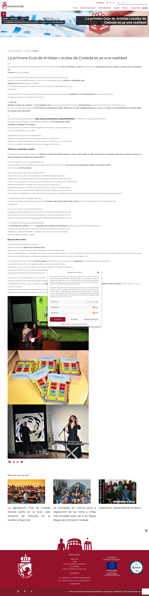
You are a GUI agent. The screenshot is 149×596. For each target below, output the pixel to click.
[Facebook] (110, 2)
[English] (146, 8)
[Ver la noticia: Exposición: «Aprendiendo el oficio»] (117, 491)
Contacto (74, 573)
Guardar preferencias (91, 319)
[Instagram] (107, 2)
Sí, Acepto (57, 319)
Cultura (35, 51)
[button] (98, 272)
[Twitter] (113, 2)
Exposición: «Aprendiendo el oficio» (120, 507)
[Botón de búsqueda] (118, 2)
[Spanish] (143, 8)
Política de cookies (66, 324)
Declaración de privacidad (79, 324)
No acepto (74, 319)
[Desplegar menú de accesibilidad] (3, 14)
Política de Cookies (65, 296)
